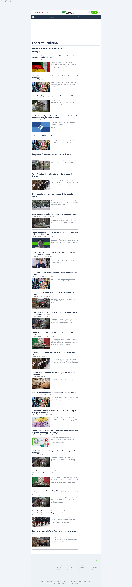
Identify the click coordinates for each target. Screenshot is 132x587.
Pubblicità (57, 569)
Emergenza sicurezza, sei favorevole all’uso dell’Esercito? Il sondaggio (55, 77)
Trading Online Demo (71, 562)
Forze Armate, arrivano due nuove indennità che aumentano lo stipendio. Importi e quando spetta (51, 512)
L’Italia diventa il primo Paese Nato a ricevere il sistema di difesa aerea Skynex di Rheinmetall (54, 117)
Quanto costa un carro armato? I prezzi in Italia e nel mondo (52, 333)
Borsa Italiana (80, 562)
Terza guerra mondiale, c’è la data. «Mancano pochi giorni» (55, 214)
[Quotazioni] (71, 17)
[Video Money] (79, 17)
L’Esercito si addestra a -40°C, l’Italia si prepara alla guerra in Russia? (55, 492)
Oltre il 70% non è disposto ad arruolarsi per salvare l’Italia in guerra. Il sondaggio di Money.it (55, 432)
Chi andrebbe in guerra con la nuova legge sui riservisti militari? (53, 293)
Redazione (90, 562)
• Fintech (88, 17)
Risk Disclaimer (91, 565)
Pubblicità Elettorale (59, 572)
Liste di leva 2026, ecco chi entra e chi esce (48, 136)
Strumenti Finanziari (71, 560)
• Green (93, 17)
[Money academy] (74, 17)
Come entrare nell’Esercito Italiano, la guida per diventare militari (54, 273)
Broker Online (69, 567)
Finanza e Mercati (81, 560)
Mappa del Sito (58, 562)
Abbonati (94, 12)
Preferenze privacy (92, 572)
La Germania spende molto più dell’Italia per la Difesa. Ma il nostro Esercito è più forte (54, 57)
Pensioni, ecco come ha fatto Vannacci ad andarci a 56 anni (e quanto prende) (53, 253)
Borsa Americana (81, 567)
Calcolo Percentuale (70, 572)
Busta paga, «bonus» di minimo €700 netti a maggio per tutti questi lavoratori (54, 412)
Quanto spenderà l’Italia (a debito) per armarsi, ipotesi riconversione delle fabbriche (53, 472)
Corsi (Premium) (69, 565)
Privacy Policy (91, 569)
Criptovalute (69, 569)
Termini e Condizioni (92, 567)
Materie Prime (80, 569)
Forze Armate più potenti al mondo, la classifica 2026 (53, 96)
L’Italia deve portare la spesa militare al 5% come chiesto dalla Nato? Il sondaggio (54, 313)
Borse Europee (80, 565)
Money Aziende (58, 567)
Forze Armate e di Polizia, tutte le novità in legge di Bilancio (52, 175)
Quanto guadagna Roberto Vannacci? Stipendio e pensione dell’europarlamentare (55, 233)
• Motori (84, 17)
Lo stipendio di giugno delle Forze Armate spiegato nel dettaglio (53, 353)
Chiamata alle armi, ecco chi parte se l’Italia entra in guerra (52, 195)
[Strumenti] (76, 17)
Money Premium (59, 565)
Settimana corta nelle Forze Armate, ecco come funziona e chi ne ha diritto (55, 532)
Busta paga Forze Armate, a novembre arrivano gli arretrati (52, 155)
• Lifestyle (98, 17)
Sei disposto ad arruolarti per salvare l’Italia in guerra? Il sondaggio (54, 452)
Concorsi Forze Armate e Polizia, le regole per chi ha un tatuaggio (53, 373)
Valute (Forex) (80, 572)
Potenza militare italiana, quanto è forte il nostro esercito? (54, 392)
